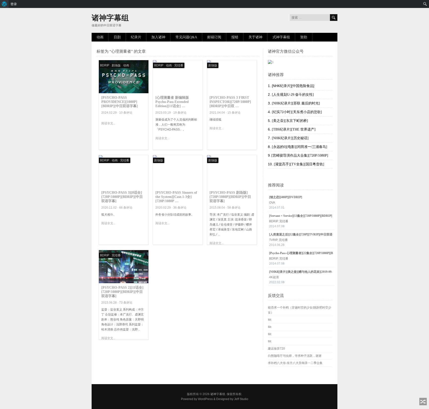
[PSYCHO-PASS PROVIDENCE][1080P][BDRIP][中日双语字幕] (119, 102)
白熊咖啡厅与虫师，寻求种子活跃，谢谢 (295, 356)
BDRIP (104, 65)
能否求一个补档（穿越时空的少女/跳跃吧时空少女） (299, 310)
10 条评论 (125, 112)
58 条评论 (234, 207)
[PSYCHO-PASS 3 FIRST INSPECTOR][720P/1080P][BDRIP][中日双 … (230, 102)
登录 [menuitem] (13, 4)
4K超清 (274, 277)
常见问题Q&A (186, 37)
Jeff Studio (241, 399)
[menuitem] (4, 4)
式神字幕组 (281, 37)
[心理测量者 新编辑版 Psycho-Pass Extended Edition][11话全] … (172, 102)
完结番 (178, 65)
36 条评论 (179, 207)
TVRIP (273, 240)
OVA (272, 202)
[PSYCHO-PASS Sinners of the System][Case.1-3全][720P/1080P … (176, 197)
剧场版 (116, 65)
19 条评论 (179, 112)
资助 (303, 37)
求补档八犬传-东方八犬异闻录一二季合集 (295, 363)
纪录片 (136, 37)
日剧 (117, 37)
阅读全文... (108, 123)
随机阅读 (423, 401)
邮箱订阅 (214, 37)
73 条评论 (125, 302)
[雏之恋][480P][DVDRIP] (285, 197)
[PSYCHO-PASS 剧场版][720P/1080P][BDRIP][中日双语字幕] (230, 197)
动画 (100, 37)
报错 (234, 37)
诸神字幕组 (110, 18)
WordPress (205, 399)
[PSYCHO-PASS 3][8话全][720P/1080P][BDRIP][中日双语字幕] (122, 197)
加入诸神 (158, 37)
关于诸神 (255, 37)
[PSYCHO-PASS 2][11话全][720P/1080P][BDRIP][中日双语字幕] (122, 292)
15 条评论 (234, 112)
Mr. (270, 319)
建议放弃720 (276, 348)
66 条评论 (125, 207)
